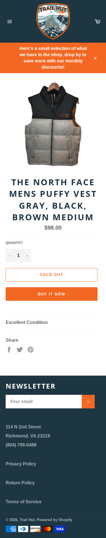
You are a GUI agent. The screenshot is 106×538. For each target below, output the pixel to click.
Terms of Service (24, 501)
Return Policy (20, 482)
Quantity (14, 243)
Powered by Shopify (54, 520)
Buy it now (52, 294)
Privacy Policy (21, 463)
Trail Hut (27, 520)
